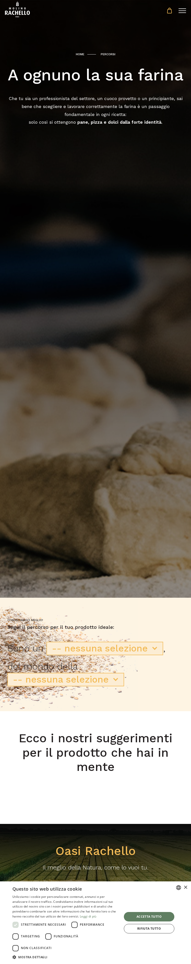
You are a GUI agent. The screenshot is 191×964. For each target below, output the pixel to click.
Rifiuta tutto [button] (149, 928)
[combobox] (178, 887)
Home (80, 54)
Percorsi (108, 54)
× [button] (185, 887)
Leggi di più (88, 916)
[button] (65, 957)
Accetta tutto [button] (149, 916)
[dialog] (95, 922)
